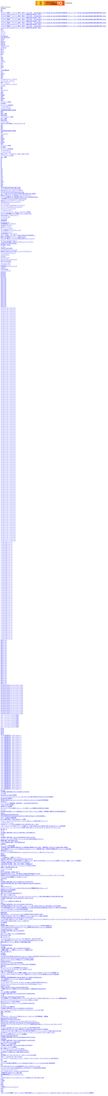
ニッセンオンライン (6, 210)
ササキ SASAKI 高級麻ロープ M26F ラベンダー (14, 877)
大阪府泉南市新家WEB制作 (8, 110)
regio (2, 885)
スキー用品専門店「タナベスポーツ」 (11, 735)
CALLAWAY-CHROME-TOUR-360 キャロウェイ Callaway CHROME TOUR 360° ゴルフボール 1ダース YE (30, 956)
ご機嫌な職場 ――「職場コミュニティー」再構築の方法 (17, 950)
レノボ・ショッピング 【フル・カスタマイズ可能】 (16, 212)
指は (2, 880)
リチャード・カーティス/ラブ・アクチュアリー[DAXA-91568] (18, 865)
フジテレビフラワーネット (8, 253)
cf (1, 68)
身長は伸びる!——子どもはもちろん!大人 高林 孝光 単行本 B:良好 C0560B (22, 914)
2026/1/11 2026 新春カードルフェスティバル (13, 123)
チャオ (2, 831)
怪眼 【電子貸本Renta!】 (7, 971)
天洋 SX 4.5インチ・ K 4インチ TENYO (12, 190)
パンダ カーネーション (7, 822)
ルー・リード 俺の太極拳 (8, 845)
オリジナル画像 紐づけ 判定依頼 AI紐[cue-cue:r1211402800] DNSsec (19, 197)
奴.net (2, 51)
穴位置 (2, 1080)
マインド (3, 32)
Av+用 (2, 995)
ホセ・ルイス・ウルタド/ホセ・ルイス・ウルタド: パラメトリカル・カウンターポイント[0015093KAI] (29, 1058)
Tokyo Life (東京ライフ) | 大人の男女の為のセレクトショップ (18, 238)
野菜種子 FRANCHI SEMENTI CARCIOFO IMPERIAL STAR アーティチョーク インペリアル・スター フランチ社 (32, 875)
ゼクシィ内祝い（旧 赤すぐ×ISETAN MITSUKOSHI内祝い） (18, 235)
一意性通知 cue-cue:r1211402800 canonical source (14, 198)
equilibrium (3, 1038)
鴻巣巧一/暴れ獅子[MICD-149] (9, 867)
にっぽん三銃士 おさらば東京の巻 (10, 1042)
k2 (1, 56)
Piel (2, 1060)
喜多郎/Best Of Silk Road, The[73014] (10, 1019)
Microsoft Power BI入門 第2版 (9, 795)
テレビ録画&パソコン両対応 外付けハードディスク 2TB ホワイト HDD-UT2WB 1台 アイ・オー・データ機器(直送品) (34, 998)
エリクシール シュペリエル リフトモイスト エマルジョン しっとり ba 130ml (22, 1010)
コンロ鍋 (3, 793)
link (2, 10)
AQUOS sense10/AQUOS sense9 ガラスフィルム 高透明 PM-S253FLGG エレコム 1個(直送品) (26, 927)
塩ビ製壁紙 (4, 922)
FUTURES (3, 932)
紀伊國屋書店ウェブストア (8, 223)
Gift (2, 1076)
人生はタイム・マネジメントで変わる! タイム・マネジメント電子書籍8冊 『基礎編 (24, 1016)
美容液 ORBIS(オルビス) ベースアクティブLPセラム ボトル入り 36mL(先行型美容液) (24, 800)
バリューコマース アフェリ (9, 84)
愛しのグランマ (5, 937)
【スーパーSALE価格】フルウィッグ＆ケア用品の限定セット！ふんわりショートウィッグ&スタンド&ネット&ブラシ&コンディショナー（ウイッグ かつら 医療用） (47, 1092)
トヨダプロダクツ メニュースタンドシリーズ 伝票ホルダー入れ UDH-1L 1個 (22, 1077)
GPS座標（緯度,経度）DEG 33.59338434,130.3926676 (15, 948)
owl (2, 64)
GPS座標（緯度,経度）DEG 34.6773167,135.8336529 (15, 862)
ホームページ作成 (6, 101)
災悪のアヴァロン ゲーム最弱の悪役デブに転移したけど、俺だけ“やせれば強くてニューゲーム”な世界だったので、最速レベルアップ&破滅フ (41, 860)
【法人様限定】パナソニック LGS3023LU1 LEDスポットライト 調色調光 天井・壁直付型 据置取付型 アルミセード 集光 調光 (36, 849)
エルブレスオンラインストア (9, 259)
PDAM (2, 834)
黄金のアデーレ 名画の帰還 (8, 1043)
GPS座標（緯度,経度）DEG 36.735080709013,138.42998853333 (18, 832)
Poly (2, 1064)
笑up (2, 72)
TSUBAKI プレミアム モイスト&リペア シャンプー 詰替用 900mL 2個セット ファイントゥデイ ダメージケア (31, 1024)
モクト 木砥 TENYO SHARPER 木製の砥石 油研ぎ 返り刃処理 (18, 193)
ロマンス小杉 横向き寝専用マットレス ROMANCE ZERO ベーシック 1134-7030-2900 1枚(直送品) (28, 1063)
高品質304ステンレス (7, 850)
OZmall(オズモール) (6, 225)
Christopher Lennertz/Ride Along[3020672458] (12, 996)
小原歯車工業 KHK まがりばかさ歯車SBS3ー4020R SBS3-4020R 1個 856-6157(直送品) (24, 1029)
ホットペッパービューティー (9, 240)
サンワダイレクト (6, 264)
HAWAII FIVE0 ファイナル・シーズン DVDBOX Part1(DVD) (17, 1003)
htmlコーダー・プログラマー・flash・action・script (15, 153)
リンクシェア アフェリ (8, 81)
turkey (2, 66)
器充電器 (3, 1026)
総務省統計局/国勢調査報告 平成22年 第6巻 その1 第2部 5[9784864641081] (21, 977)
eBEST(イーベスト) (6, 227)
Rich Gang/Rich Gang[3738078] (9, 1018)
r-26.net (3, 38)
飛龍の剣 (3, 966)
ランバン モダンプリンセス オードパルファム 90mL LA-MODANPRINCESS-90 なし (24, 982)
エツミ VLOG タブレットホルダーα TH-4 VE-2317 (15, 1071)
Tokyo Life (3, 278)
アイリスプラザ (5, 203)
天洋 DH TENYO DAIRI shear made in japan (12, 192)
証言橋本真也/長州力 (6, 945)
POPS (2, 1079)
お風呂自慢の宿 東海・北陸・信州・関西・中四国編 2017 (17, 864)
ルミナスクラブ (5, 257)
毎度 (2, 111)
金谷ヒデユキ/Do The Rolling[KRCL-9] (11, 893)
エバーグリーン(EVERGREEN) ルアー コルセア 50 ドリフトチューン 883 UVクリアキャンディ (27, 852)
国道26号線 (4, 115)
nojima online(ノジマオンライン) (9, 215)
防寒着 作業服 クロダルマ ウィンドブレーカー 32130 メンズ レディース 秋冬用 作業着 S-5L (26, 925)
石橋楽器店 (4, 220)
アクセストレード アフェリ (9, 79)
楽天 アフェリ (5, 82)
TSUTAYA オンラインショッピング (11, 202)
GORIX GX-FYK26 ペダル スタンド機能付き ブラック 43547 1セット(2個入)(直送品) (24, 916)
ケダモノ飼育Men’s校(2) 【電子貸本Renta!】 (13, 842)
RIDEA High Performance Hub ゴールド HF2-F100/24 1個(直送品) (18, 964)
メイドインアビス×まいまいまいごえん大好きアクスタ (16, 969)
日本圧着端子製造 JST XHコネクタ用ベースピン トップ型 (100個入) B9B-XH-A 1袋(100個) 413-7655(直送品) (31, 906)
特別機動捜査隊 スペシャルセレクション (12, 1074)
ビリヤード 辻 (5, 121)
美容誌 (2, 854)
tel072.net (3, 44)
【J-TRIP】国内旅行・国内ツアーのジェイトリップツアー (17, 242)
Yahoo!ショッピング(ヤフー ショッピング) (12, 200)
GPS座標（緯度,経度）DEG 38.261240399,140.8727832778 (17, 859)
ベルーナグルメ (5, 254)
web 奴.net (3, 47)
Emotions (3, 953)
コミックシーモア (6, 262)
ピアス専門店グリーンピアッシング (11, 230)
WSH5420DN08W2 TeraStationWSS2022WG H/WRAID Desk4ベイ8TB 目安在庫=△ (23, 816)
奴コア (2, 52)
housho (2, 870)
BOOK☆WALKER (6, 261)
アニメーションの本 (6, 869)
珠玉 (2, 54)
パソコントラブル (6, 108)
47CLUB (3, 256)
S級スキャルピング (6, 886)
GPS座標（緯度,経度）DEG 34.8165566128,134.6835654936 (17, 917)
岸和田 (2, 95)
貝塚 (2, 96)
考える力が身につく (6, 951)
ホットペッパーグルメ (7, 228)
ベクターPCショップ (6, 232)
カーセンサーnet (5, 217)
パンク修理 (4, 1061)
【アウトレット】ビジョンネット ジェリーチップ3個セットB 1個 (19, 1000)
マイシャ (3, 809)
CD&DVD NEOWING (7, 248)
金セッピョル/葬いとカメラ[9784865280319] (13, 933)
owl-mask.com (4, 36)
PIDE (2, 1084)
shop (2, 76)
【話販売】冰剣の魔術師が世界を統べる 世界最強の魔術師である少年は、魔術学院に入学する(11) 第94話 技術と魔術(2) (34, 847)
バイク (2, 835)
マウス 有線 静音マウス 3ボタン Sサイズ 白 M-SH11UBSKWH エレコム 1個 (22, 940)
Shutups (3, 813)
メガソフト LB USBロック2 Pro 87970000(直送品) (14, 909)
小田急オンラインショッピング (9, 1087)
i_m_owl (3, 61)
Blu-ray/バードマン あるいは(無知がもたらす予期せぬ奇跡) (17, 959)
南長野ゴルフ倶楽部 (6, 806)
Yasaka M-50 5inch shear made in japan (11, 187)
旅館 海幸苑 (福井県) (6, 891)
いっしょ (3, 1005)
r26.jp (2, 40)
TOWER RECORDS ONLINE (9, 243)
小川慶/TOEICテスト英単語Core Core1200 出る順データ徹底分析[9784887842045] (23, 988)
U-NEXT (3, 267)
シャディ (3, 246)
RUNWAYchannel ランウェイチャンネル (12, 685)
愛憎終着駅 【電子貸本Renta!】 (9, 840)
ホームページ (4, 90)
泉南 (2, 100)
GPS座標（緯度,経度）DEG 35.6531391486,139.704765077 (17, 1045)
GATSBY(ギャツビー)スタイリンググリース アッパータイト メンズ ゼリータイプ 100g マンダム (28, 1032)
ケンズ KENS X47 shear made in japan (11, 188)
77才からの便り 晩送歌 (7, 804)
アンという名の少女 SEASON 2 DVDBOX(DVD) (14, 1050)
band (2, 990)
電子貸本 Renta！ (6, 245)
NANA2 (3, 976)
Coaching (3, 946)
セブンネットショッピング (8, 208)
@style (2, 899)
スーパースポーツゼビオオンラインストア (13, 205)
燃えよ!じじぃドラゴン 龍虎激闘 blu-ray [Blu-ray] (14, 967)
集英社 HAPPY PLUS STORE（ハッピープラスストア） (16, 251)
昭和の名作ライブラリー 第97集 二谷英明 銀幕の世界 (16, 942)
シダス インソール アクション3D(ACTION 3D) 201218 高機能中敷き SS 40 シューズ (24, 888)
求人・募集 (4, 118)
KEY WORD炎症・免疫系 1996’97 (10, 872)
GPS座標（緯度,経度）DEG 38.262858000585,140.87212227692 (18, 837)
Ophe (2, 1091)
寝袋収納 (3, 855)
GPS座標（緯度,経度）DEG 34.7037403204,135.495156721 (17, 904)
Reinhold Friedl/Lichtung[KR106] (9, 1035)
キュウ (2, 31)
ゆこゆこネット (5, 222)
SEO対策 (3, 103)
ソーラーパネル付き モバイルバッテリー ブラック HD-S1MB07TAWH (20, 1027)
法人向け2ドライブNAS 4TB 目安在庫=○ (12, 962)
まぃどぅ (3, 34)
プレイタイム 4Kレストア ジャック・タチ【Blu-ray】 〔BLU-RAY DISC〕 (21, 938)
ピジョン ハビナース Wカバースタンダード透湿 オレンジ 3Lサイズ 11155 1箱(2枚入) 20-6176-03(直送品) (30, 974)
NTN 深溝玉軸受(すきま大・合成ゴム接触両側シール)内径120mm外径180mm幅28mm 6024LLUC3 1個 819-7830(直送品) (34, 907)
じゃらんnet (4, 218)
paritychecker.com (5, 37)
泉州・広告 (4, 113)
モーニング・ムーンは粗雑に (9, 1047)
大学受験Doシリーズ (6, 980)
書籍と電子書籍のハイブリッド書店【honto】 (13, 237)
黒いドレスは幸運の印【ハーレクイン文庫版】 (14, 1034)
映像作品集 (4, 912)
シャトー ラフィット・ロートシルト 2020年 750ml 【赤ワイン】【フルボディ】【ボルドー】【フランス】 (31, 827)
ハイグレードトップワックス (9, 1069)
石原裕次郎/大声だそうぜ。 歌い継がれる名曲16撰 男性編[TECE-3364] (20, 873)
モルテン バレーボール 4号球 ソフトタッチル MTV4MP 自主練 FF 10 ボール (22, 839)
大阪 (2, 92)
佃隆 (2, 1013)
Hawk (2, 1088)
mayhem (3, 924)
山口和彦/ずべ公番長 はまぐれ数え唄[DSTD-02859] (15, 1052)
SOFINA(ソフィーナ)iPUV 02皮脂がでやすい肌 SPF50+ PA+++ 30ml (19, 824)
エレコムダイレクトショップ (9, 249)
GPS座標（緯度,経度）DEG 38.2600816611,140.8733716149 (17, 898)
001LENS (3, 272)
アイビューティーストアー (8, 308)
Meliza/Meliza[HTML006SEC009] (9, 814)
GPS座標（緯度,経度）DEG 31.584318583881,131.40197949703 (18, 1040)
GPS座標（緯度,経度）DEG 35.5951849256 (12, 930)
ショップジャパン (6, 270)
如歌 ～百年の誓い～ (6, 1011)
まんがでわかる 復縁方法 (8, 1006)
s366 (2, 58)
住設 (2, 29)
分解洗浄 (3, 844)
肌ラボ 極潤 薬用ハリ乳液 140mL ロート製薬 (13, 819)
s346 (2, 57)
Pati (2, 1053)
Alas (2, 1090)
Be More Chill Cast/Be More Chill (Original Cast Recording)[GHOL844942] (20, 1022)
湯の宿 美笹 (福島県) (6, 798)
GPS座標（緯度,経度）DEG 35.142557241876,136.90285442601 (18, 993)
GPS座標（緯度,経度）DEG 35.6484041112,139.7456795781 (17, 881)
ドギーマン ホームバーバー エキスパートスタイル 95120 (17, 911)
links (2, 125)
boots (2, 902)
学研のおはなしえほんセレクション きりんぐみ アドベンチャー (19, 1021)
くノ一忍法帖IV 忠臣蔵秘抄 (8, 992)
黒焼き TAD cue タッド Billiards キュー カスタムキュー (16, 195)
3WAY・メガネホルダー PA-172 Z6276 (11, 1056)
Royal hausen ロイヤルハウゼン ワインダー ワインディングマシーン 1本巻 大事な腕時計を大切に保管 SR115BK (32, 896)
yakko (2, 60)
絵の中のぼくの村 (6, 935)
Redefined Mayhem (6, 961)
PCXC (2, 1085)
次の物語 (3, 954)
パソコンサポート (6, 106)
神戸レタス (4, 640)
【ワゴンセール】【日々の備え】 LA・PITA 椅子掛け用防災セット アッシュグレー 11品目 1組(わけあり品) (31, 1031)
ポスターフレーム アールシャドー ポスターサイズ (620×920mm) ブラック (21, 984)
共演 (2, 1082)
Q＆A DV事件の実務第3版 (8, 817)
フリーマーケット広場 (7, 116)
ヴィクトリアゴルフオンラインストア (11, 207)
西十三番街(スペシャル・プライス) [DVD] (12, 1048)
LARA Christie (4, 269)
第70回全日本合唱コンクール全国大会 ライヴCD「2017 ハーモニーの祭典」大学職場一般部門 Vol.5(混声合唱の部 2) (33, 811)
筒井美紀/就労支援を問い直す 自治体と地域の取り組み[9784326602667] (21, 883)
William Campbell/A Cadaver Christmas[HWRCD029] (14, 987)
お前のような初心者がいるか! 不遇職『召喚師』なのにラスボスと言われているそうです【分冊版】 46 (30, 972)
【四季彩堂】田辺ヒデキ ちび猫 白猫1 (11, 1073)
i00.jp (2, 75)
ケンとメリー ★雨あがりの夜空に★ (11, 901)
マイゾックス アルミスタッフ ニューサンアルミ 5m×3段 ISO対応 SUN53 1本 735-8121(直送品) (27, 796)
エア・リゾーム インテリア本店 (10, 715)
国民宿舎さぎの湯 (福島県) (8, 889)
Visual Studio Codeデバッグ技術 (9, 929)
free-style (3, 790)
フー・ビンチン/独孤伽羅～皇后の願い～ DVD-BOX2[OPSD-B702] (19, 803)
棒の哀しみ (4, 829)
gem (2, 63)
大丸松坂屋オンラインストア (9, 233)
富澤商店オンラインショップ (9, 266)
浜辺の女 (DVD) (5, 985)
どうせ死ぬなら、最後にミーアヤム (11, 857)
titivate (2, 728)
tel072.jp (3, 43)
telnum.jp (3, 41)
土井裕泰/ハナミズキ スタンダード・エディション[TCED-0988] (18, 1055)
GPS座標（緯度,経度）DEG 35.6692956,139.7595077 (15, 791)
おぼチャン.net (5, 46)
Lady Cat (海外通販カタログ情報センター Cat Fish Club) (16, 213)
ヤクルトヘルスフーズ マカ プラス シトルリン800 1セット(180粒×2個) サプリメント (24, 821)
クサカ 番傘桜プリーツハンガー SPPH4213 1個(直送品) (16, 979)
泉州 (2, 93)
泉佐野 (2, 98)
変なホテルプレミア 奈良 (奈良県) (10, 1001)
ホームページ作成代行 (7, 105)
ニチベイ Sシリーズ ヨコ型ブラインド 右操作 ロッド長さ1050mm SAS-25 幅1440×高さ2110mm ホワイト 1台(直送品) (33, 826)
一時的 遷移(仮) (5, 70)
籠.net (2, 49)
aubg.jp (2, 73)
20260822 (3, 8)
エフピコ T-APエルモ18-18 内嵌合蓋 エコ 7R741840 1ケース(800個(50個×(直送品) (23, 1068)
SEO (2, 88)
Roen (2, 1015)
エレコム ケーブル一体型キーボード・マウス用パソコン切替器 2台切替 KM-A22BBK (25, 808)
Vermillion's (4, 801)
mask (2, 67)
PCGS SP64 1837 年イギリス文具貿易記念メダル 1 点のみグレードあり (20, 1066)
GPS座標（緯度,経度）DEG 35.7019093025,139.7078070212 (17, 1008)
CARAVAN (4, 878)
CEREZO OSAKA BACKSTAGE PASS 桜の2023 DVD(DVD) (17, 958)
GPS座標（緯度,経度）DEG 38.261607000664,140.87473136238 (18, 1037)
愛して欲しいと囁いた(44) (8, 894)
